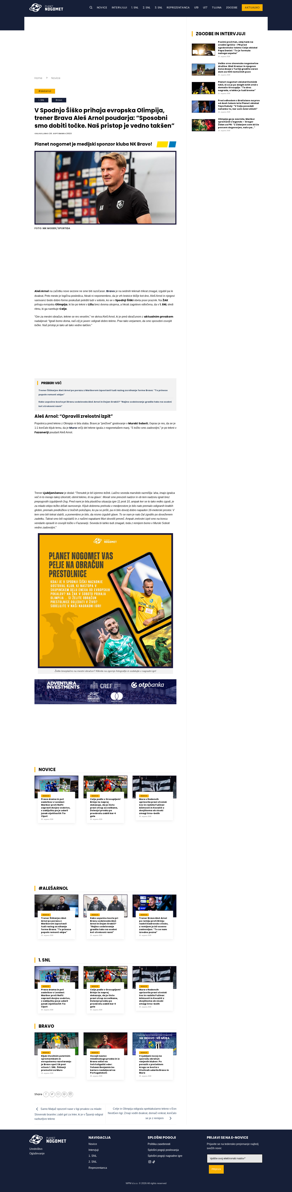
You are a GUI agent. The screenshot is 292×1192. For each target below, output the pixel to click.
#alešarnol (45, 91)
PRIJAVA (216, 1169)
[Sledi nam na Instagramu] (149, 1161)
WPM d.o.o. (132, 1183)
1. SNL (134, 7)
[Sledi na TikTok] (153, 1161)
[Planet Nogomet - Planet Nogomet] (46, 7)
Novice (102, 7)
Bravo (59, 100)
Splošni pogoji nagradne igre (165, 1155)
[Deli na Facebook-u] (46, 1094)
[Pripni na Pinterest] (64, 1094)
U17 (205, 7)
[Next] (181, 802)
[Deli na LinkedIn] (70, 1094)
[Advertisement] (105, 45)
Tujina (217, 7)
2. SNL (146, 7)
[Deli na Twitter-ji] (52, 1094)
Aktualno (252, 7)
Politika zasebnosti (159, 1144)
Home (38, 78)
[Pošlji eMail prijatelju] (58, 1094)
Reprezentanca (178, 7)
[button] (91, 7)
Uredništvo (35, 1148)
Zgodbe (232, 7)
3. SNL (158, 7)
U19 (196, 7)
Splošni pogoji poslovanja (163, 1149)
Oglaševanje (37, 1153)
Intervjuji (119, 7)
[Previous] (30, 802)
